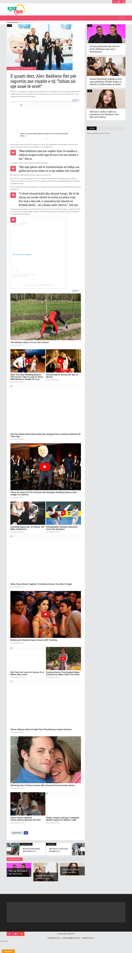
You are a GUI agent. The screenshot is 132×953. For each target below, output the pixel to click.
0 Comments (16, 68)
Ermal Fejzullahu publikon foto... (44, 877)
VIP (90, 58)
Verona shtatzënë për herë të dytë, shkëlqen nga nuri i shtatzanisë (104, 49)
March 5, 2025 (28, 68)
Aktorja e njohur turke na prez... (70, 871)
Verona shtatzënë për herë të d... (18, 872)
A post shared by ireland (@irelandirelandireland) (38, 285)
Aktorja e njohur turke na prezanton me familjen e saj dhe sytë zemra (104, 114)
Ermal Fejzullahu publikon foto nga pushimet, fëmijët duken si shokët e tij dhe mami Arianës (106, 81)
